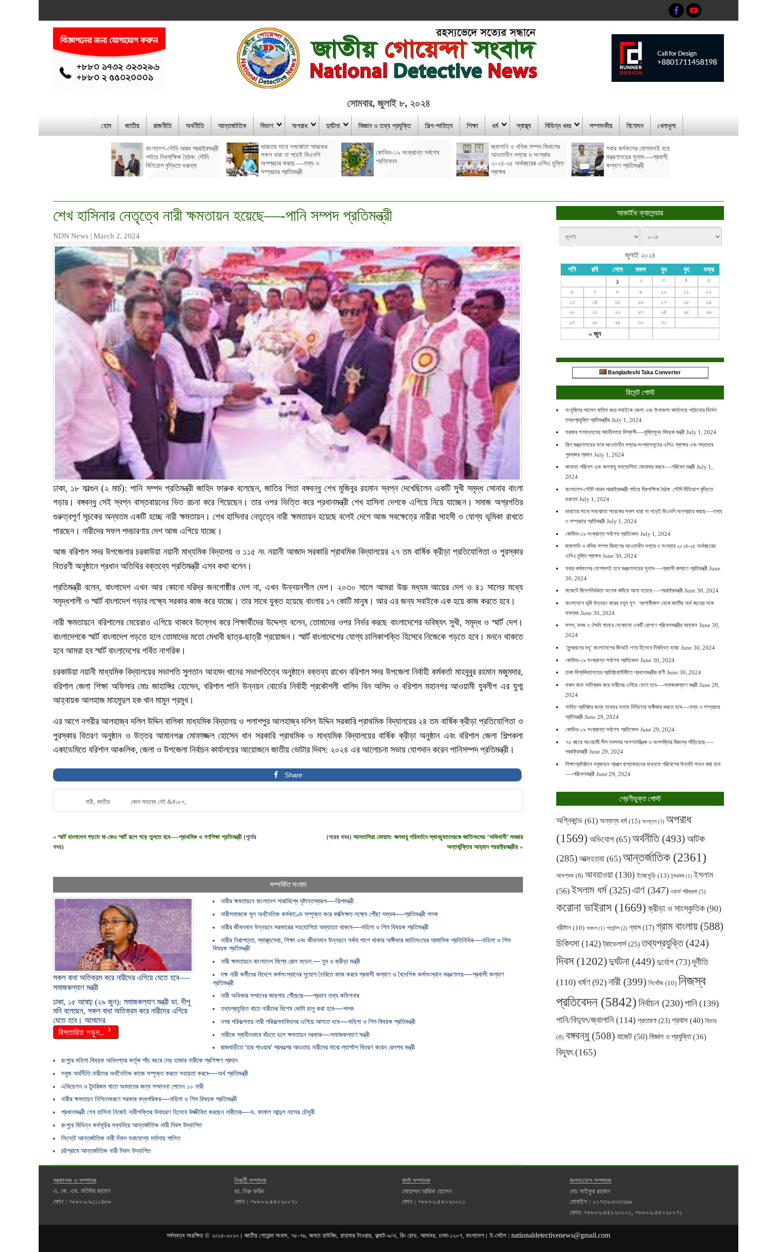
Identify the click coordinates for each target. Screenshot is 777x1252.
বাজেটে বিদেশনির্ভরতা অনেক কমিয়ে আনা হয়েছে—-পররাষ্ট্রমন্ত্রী (624, 590)
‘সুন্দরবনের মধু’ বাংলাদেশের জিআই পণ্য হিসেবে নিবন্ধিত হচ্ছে (622, 647)
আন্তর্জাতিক (232, 125)
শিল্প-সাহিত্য (439, 125)
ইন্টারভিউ (681, 876)
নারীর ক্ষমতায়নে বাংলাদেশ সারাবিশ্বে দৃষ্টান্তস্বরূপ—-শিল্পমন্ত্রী (287, 901)
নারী (89, 802)
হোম (106, 125)
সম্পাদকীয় (600, 125)
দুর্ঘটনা (333, 125)
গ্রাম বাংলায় (689, 926)
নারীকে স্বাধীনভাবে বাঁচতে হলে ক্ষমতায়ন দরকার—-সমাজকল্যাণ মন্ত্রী (295, 1034)
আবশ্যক (569, 875)
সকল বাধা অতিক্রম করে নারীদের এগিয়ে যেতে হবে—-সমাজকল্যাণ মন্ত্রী (631, 685)
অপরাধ (300, 125)
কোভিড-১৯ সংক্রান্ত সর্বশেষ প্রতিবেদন (602, 533)
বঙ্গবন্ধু (590, 1035)
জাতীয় (132, 125)
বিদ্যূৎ (576, 1052)
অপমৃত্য (653, 821)
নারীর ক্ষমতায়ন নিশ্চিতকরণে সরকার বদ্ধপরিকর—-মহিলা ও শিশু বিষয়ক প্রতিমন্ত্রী (149, 1099)
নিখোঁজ (662, 983)
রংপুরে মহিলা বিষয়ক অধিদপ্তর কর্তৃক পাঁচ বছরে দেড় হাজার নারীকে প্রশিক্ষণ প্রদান (149, 1060)
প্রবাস (687, 1020)
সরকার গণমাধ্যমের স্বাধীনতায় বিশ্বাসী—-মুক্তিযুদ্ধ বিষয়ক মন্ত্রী (624, 432)
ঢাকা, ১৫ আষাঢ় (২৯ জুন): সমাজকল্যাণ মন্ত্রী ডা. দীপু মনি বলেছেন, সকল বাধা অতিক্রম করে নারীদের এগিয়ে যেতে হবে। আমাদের (121, 1011)
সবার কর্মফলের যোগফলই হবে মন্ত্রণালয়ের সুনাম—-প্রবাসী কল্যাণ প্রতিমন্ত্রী (636, 568)
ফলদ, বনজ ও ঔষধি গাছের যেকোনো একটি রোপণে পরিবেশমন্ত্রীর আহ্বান (631, 625)
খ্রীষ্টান (570, 927)
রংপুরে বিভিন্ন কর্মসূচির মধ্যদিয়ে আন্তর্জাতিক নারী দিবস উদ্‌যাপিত (133, 1125)
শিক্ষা (472, 125)
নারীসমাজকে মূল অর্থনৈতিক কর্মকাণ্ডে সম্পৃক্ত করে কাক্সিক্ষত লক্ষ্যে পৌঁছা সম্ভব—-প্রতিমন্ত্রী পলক (329, 914)
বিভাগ (266, 125)
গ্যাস (641, 927)
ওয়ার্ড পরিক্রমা (688, 891)
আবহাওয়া (610, 875)
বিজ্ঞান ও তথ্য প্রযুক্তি (384, 125)
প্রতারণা (654, 1020)
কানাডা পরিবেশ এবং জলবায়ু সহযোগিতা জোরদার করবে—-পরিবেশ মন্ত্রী (630, 466)
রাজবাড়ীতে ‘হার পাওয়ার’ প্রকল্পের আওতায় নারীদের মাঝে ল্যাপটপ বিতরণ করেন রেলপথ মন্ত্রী (320, 1047)
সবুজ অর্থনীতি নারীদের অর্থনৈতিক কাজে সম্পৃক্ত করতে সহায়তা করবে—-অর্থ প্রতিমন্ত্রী (154, 1073)
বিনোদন (634, 125)
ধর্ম (495, 125)
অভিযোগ (609, 839)
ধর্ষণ (592, 982)
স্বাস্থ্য (524, 125)
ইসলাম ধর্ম (601, 890)
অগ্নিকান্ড (577, 820)
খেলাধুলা (666, 125)
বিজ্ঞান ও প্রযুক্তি (677, 1036)
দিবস (581, 961)
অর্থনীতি (195, 125)
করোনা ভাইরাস (601, 907)
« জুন (595, 333)
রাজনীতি (162, 125)
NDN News (71, 236)
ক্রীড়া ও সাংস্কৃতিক (684, 908)
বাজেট (632, 1036)
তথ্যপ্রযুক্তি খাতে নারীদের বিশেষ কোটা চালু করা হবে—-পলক (287, 1008)
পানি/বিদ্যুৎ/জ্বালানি (596, 1020)
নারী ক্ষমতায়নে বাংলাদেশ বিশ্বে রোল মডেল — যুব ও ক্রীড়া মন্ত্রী (290, 961)
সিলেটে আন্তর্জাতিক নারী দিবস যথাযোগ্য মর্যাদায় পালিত (120, 1138)
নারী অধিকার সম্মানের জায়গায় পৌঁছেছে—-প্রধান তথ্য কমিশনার (290, 995)
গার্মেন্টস (617, 928)
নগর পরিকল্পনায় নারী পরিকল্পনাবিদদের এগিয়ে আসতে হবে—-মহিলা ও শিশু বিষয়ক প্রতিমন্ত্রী (318, 1021)
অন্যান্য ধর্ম (620, 821)
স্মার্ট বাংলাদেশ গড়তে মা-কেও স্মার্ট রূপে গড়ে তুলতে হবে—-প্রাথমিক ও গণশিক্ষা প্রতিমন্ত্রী (150, 837)
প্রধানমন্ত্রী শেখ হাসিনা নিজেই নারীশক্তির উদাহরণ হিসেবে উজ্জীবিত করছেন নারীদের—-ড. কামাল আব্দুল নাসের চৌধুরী (188, 1112)
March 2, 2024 (117, 236)
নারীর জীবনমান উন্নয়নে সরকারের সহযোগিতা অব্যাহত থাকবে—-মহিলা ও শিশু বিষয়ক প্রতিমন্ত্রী (325, 927)
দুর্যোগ (673, 962)
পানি (702, 1003)
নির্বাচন (661, 1003)
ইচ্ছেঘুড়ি (653, 875)
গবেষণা (595, 928)
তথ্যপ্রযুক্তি (675, 943)
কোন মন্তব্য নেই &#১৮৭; (158, 802)
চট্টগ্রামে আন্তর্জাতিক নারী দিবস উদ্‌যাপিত (107, 1150)
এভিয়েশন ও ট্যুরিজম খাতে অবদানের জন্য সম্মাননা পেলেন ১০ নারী (136, 1086)
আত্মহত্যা (600, 858)
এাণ (650, 890)
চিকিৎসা (578, 943)
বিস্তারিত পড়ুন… (81, 1031)
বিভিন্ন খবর (558, 125)
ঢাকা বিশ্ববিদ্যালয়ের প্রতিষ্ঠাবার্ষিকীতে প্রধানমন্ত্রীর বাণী (615, 672)
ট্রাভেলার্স (621, 944)
